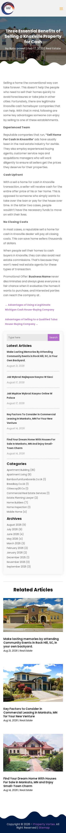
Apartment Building (18, 470)
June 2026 (13, 534)
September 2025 (16, 566)
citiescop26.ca (16, 488)
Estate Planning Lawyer (20, 497)
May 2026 (12, 538)
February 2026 (15, 548)
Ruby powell (17, 48)
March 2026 (14, 543)
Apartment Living (17, 474)
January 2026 (15, 552)
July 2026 (12, 529)
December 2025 (16, 557)
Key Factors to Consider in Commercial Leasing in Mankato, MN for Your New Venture (31, 419)
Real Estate (53, 48)
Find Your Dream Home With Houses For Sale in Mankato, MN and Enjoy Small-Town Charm (31, 444)
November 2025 (16, 562)
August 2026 (14, 524)
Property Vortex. (44, 824)
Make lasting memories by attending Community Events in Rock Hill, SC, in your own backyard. (32, 356)
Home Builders (15, 502)
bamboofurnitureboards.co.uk (24, 479)
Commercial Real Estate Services (26, 493)
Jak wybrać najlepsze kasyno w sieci (30, 377)
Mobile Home (14, 511)
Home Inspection (17, 507)
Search (53, 337)
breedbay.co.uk (16, 484)
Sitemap (44, 828)
